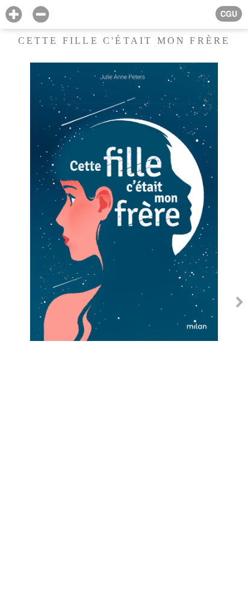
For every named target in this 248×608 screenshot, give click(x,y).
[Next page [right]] (239, 303)
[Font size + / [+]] (13, 15)
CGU (228, 13)
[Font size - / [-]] (40, 15)
